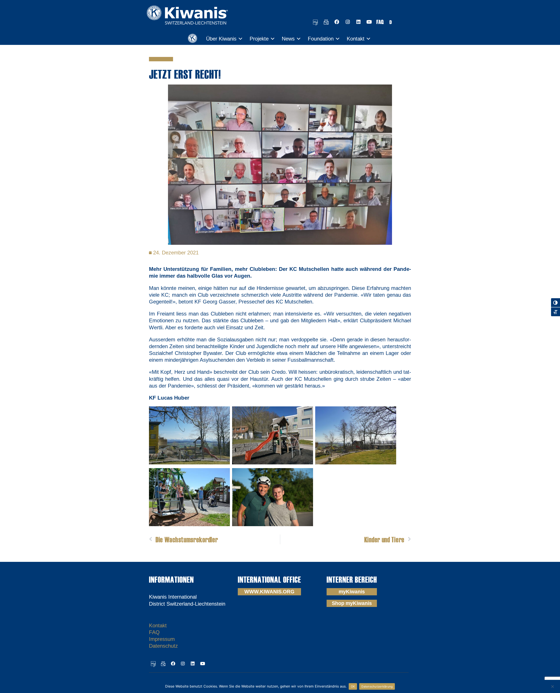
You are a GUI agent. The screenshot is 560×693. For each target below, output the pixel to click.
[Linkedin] (358, 22)
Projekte (259, 39)
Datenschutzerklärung (377, 686)
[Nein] (552, 686)
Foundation (321, 39)
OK (353, 686)
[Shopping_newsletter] (326, 22)
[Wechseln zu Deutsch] (390, 22)
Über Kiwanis (221, 39)
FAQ (154, 632)
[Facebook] (337, 22)
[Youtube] (369, 22)
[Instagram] (347, 22)
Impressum (162, 639)
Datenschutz (163, 646)
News (288, 39)
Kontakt (355, 39)
